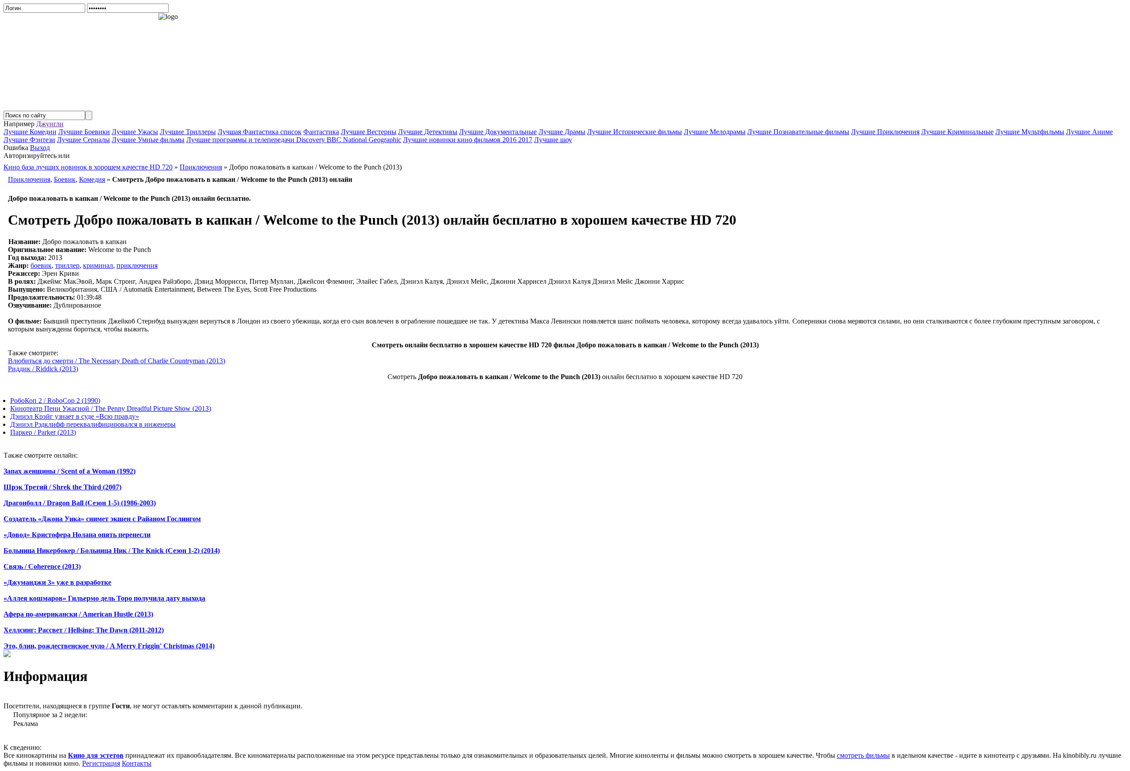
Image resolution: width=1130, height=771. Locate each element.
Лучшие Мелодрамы (715, 131)
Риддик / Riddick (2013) (43, 368)
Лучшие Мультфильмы (1029, 131)
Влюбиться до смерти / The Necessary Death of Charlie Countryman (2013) (116, 361)
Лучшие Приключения (885, 131)
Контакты (136, 763)
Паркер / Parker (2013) (43, 432)
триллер (67, 265)
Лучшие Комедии (30, 131)
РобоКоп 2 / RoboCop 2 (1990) (55, 400)
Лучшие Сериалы (83, 139)
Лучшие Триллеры (188, 131)
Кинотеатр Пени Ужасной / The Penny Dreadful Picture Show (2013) (110, 408)
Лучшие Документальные (498, 131)
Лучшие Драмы (562, 131)
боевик (41, 265)
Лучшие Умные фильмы (148, 139)
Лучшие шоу (553, 139)
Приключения (29, 179)
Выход (40, 147)
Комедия (92, 179)
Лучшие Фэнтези (29, 139)
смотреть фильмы (863, 755)
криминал (98, 265)
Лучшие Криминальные (957, 131)
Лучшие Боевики (84, 131)
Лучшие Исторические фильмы (634, 131)
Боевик (64, 179)
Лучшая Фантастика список (259, 131)
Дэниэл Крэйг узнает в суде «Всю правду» (74, 416)
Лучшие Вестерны (368, 131)
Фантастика (321, 131)
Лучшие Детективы (427, 131)
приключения (137, 265)
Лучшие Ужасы (135, 131)
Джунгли (50, 124)
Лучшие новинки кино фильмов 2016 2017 (467, 139)
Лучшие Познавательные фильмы (798, 131)
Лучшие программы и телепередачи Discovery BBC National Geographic (293, 139)
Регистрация (101, 763)
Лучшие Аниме (1089, 131)
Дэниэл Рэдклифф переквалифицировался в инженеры (93, 424)
